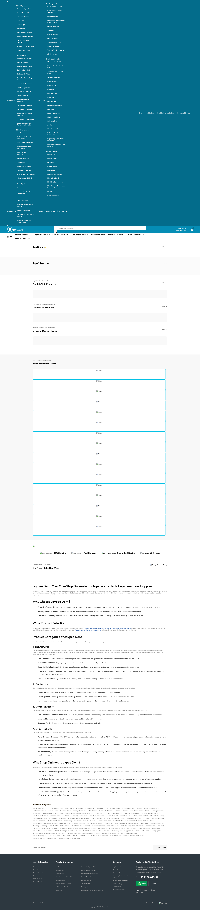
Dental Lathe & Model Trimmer (54, 12)
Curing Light (21, 25)
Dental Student (51, 211)
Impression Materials (24, 92)
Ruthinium (123, 628)
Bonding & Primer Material (23, 100)
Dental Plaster (52, 81)
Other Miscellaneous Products (23, 235)
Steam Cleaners (52, 38)
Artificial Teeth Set (53, 77)
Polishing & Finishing (24, 170)
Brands (41, 211)
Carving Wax (51, 97)
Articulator (51, 162)
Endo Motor (21, 21)
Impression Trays (23, 158)
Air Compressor (52, 54)
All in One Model (22, 201)
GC (91, 628)
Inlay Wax (50, 109)
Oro (114, 628)
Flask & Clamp (52, 192)
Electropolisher (52, 16)
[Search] (55, 231)
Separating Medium (54, 113)
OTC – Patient (63, 211)
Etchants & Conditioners (25, 109)
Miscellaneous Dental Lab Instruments (56, 187)
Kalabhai (101, 628)
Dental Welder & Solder (25, 13)
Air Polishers (21, 29)
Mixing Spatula (52, 158)
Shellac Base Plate (53, 117)
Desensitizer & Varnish (24, 105)
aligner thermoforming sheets (91, 630)
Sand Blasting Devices (24, 33)
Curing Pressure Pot (54, 42)
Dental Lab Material (53, 59)
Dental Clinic (11, 100)
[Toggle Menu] (7, 1)
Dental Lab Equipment (94, 823)
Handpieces (21, 162)
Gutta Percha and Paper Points (25, 79)
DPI (111, 628)
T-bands (77, 630)
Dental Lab (41, 100)
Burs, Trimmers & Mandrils (23, 153)
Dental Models (11, 211)
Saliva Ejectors (22, 184)
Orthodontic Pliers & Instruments (24, 138)
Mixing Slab (51, 170)
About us (116, 870)
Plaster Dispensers (53, 26)
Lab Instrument (51, 151)
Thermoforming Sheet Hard (55, 72)
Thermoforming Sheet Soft (55, 67)
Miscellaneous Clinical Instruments (24, 179)
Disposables (21, 188)
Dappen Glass (52, 166)
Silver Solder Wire (53, 129)
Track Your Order (118, 890)
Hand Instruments (23, 133)
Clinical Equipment (22, 6)
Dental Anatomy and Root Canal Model (26, 221)
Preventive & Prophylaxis (25, 119)
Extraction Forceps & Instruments (24, 147)
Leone (129, 628)
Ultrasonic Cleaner (53, 46)
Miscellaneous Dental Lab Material (56, 145)
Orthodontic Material (24, 58)
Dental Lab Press (53, 196)
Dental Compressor (23, 50)
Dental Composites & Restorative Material (24, 124)
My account (117, 867)
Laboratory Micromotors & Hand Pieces (56, 21)
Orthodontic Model (23, 210)
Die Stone (50, 89)
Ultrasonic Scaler (23, 17)
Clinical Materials (22, 55)
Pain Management (23, 88)
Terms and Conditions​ (120, 881)
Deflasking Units (52, 34)
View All (164, 247)
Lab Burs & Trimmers (54, 174)
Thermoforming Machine (25, 46)
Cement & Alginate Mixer (25, 9)
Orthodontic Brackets (99, 836)
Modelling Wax (52, 93)
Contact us (116, 873)
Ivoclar (95, 628)
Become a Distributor (184, 113)
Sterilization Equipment (25, 36)
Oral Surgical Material (24, 66)
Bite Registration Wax (54, 105)
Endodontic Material (24, 70)
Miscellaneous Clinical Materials (24, 114)
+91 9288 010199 (148, 877)
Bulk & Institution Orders (165, 113)
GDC (117, 628)
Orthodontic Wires (23, 74)
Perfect (106, 628)
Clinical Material (56, 808)
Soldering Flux (52, 121)
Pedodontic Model (63, 838)
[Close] (7, 225)
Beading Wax (51, 101)
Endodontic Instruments (25, 143)
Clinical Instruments (22, 130)
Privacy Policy (117, 884)
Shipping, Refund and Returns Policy (122, 877)
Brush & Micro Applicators (26, 174)
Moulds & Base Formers (55, 182)
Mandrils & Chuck (53, 178)
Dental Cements (22, 96)
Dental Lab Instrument (150, 813)
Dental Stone (51, 85)
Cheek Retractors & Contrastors (23, 193)
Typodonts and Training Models (25, 215)
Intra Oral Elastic (22, 62)
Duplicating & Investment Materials (55, 140)
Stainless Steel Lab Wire (55, 62)
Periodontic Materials (24, 84)
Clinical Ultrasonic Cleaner (23, 41)
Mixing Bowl (51, 154)
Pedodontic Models (82, 836)
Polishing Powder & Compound (54, 134)
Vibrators (50, 30)
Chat (144, 884)
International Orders (146, 113)
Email (154, 884)
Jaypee (87, 628)
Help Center (117, 887)
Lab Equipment (51, 4)
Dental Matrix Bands (24, 166)
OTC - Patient (80, 808)
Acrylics (49, 125)
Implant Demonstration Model (25, 205)
